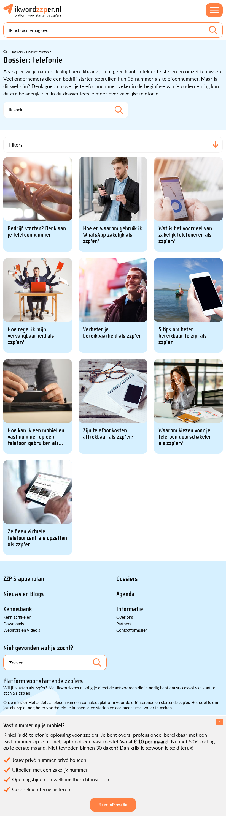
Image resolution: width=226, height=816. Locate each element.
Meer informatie (113, 804)
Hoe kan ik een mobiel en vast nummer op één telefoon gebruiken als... (36, 437)
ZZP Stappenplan (23, 579)
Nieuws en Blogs (23, 594)
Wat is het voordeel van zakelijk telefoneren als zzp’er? (185, 235)
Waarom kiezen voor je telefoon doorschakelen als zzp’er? (185, 437)
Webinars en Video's (21, 630)
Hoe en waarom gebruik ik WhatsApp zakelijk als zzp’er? (112, 235)
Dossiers (127, 579)
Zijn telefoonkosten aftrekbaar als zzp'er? (108, 433)
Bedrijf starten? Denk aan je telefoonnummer (37, 231)
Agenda (125, 594)
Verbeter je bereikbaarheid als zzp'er (112, 332)
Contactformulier (131, 630)
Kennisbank (17, 609)
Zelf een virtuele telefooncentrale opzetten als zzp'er (37, 538)
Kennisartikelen (17, 617)
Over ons (124, 617)
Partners (123, 623)
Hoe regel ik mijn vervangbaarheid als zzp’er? (31, 336)
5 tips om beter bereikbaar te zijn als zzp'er (182, 336)
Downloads (13, 623)
